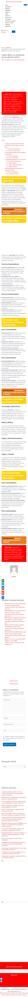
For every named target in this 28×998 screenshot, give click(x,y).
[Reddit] (14, 590)
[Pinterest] (14, 593)
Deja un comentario (6, 59)
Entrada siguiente (14, 683)
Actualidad (7, 6)
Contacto (24, 994)
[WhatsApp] (14, 580)
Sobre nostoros (6, 994)
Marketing (7, 10)
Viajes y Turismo (11, 166)
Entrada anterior (14, 680)
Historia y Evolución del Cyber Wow (14, 143)
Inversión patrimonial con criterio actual (11, 838)
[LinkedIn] (14, 588)
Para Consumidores (12, 156)
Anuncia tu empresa (16, 994)
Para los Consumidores (13, 149)
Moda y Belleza (11, 163)
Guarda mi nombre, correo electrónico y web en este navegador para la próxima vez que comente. (14, 738)
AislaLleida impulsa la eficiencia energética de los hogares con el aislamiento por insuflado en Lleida (14, 825)
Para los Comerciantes (13, 150)
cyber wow (16, 117)
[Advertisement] (14, 26)
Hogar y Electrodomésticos (14, 165)
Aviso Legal (25, 993)
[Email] (14, 595)
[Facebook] (14, 583)
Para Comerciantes (12, 157)
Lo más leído (15, 59)
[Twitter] (14, 585)
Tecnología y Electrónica (13, 161)
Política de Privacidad (5, 993)
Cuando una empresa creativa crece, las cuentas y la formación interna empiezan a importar (12, 793)
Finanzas (7, 8)
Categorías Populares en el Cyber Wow (15, 159)
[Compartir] (14, 598)
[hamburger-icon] (25, 4)
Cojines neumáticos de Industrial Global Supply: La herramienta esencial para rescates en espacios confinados (13, 819)
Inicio (6, 5)
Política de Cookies (16, 993)
